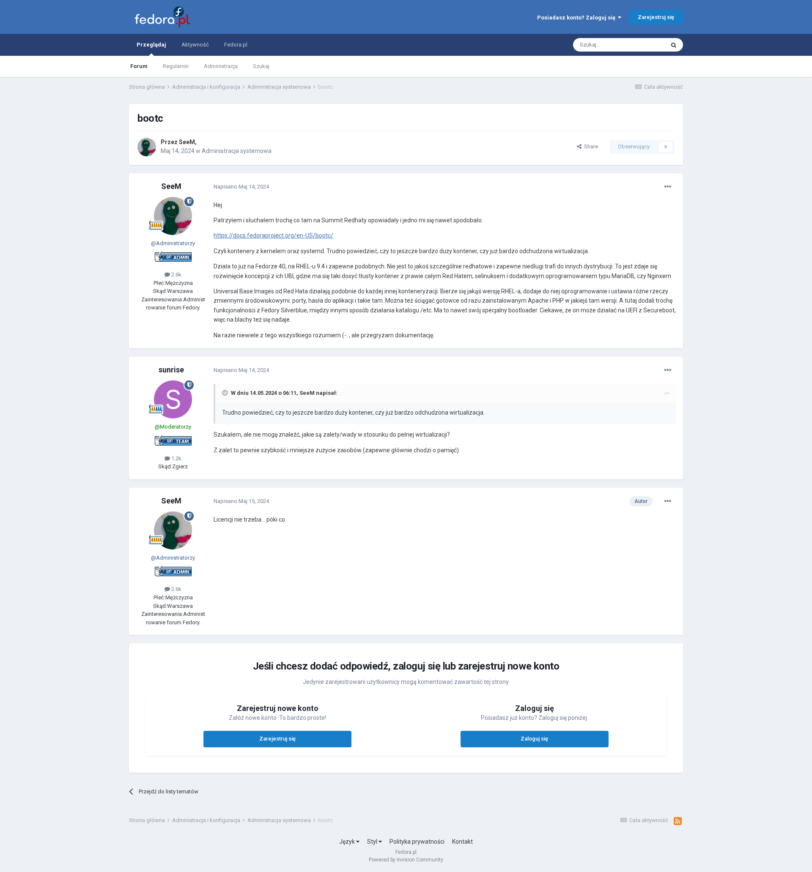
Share (590, 146)
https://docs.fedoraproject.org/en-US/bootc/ (273, 235)
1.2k (175, 458)
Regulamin (176, 66)
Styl (373, 841)
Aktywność (195, 44)
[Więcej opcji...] (667, 187)
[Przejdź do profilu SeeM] (146, 147)
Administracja (221, 66)
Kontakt (462, 841)
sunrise (171, 369)
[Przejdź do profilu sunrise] (173, 399)
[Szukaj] (673, 45)
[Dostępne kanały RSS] (677, 821)
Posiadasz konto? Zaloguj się (577, 17)
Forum (139, 66)
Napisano (241, 186)
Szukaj (261, 66)
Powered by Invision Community (406, 860)
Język (347, 841)
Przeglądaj (151, 44)
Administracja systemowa (237, 151)
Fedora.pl (235, 44)
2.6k (175, 274)
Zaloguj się (534, 738)
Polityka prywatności (417, 841)
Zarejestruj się (656, 17)
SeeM (187, 142)
